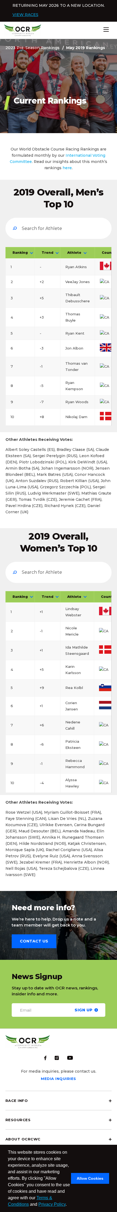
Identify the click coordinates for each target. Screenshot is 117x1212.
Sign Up (84, 1009)
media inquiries (58, 1078)
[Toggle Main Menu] (114, 29)
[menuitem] (58, 1100)
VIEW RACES (25, 14)
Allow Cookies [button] (90, 1178)
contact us (34, 941)
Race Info (16, 1100)
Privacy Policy (52, 1204)
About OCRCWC (23, 1139)
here (67, 167)
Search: (58, 228)
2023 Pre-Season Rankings (32, 47)
